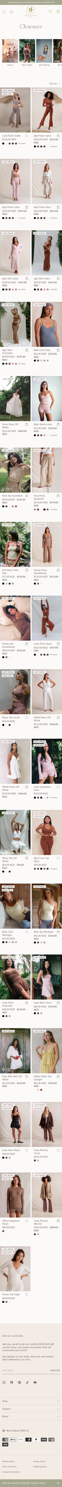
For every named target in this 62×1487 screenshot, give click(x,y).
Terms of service (9, 1466)
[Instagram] (4, 1382)
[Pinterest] (19, 1382)
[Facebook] (11, 1382)
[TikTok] (27, 1382)
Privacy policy (39, 1461)
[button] (12, 12)
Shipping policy (40, 1466)
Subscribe (55, 1370)
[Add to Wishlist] (27, 91)
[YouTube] (35, 1382)
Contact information (11, 1472)
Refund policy (8, 1461)
